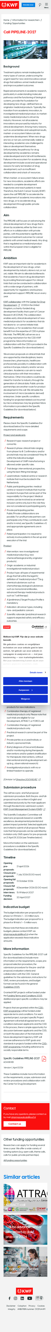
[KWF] (17, 5)
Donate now (28, 5)
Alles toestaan (25, 681)
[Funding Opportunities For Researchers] (25, 1261)
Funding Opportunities (14, 23)
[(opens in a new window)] (40, 1298)
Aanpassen (24, 690)
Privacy (32, 1306)
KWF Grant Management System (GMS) (23, 809)
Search (38, 5)
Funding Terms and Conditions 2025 (24, 995)
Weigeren (25, 699)
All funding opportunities (15, 1160)
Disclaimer (11, 1306)
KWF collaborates (12, 302)
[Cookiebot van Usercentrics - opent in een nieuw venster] (36, 627)
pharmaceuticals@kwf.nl (16, 934)
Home (6, 20)
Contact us (14, 1123)
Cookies (41, 1306)
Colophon (22, 1306)
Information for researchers (26, 20)
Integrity (11, 1309)
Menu (46, 5)
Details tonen (36, 672)
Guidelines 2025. (12, 987)
